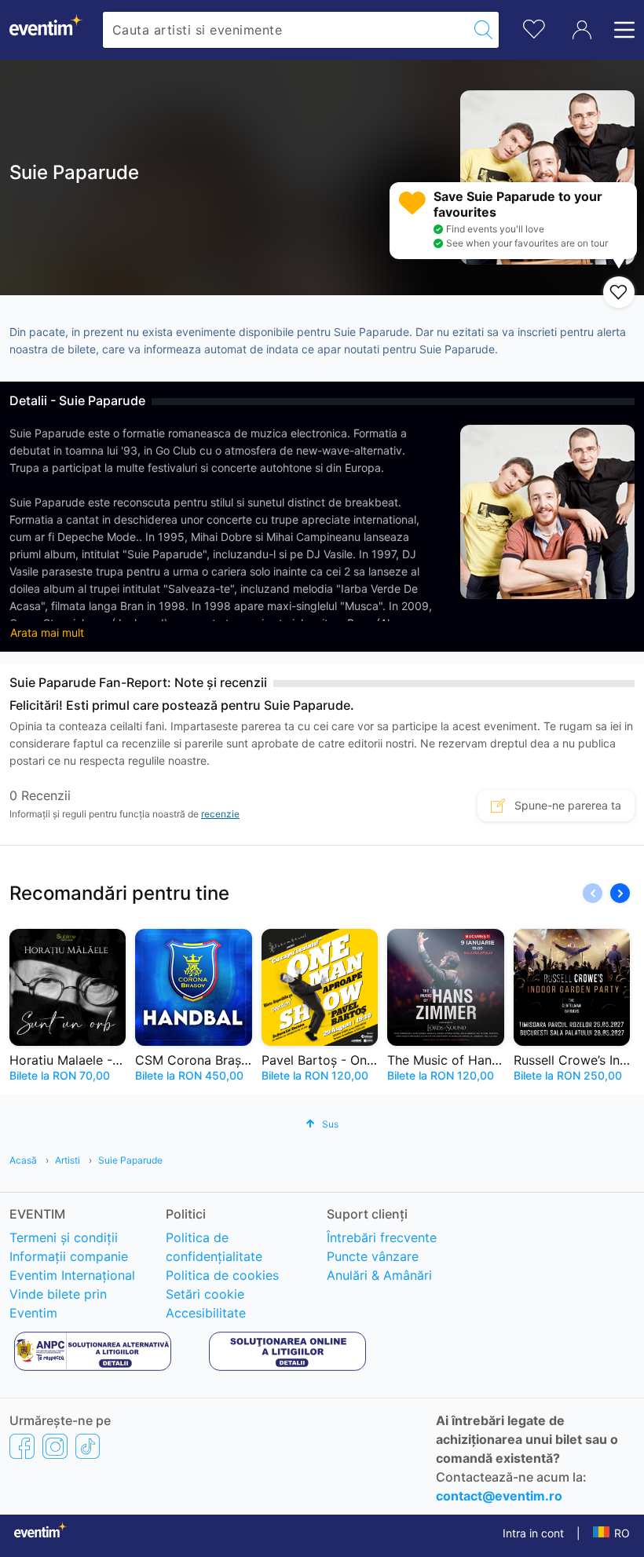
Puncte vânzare (373, 1256)
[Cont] (582, 29)
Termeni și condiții (63, 1237)
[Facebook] (22, 1446)
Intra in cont (533, 1533)
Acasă (23, 1160)
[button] (620, 893)
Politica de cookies (222, 1275)
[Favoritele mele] (534, 27)
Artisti (67, 1160)
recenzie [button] (220, 814)
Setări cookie (205, 1294)
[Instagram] (55, 1446)
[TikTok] (87, 1446)
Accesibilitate (206, 1313)
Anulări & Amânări (379, 1275)
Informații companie (68, 1256)
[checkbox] (619, 292)
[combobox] (285, 30)
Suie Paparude (130, 1160)
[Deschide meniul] (620, 29)
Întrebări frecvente (382, 1237)
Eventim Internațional (72, 1275)
